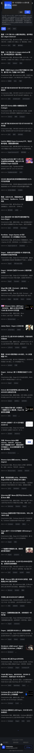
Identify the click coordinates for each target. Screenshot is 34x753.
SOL (9, 45)
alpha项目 (23, 210)
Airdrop (16, 383)
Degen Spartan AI (12, 245)
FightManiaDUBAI (12, 172)
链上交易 (16, 299)
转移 (14, 45)
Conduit (22, 639)
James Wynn (11, 329)
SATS (28, 721)
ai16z (9, 488)
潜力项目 (10, 210)
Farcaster (16, 281)
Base (30, 506)
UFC (21, 172)
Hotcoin (10, 401)
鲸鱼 (23, 590)
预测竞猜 (31, 152)
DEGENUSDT (16, 99)
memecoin (16, 623)
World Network (19, 652)
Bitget (9, 299)
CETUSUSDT (26, 99)
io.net (17, 703)
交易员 (9, 81)
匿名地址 (20, 45)
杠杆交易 (20, 134)
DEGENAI (22, 245)
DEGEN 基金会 (11, 190)
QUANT (24, 554)
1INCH (30, 524)
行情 (16, 365)
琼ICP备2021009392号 (16, 750)
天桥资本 (20, 453)
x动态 (16, 210)
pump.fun (16, 554)
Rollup (15, 639)
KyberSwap (16, 685)
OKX (9, 99)
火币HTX (10, 347)
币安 (9, 606)
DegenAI (24, 488)
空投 (15, 542)
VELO (22, 299)
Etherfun (18, 506)
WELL (23, 524)
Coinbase (10, 524)
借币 (14, 134)
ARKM (28, 572)
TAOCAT (27, 470)
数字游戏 (23, 152)
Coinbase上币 (25, 667)
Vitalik (9, 685)
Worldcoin (10, 652)
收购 (16, 116)
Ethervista (10, 506)
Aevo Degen (24, 228)
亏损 (20, 81)
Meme (14, 416)
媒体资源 (15, 742)
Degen (9, 263)
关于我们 (5, 742)
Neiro (23, 685)
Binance (10, 590)
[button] (32, 3)
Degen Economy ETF (13, 152)
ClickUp (10, 116)
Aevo (9, 228)
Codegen (22, 116)
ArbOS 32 (17, 433)
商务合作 (25, 742)
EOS (23, 721)
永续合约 (24, 347)
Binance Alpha (11, 319)
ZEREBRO (16, 488)
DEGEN (20, 190)
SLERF (21, 572)
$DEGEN (24, 401)
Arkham (15, 63)
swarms (20, 470)
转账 (21, 63)
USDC (30, 281)
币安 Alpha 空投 (18, 263)
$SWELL (17, 401)
